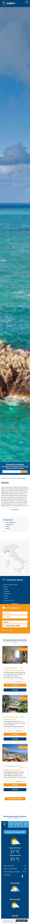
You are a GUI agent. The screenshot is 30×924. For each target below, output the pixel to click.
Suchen (25, 471)
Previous (4, 654)
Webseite (15, 685)
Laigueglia (6, 591)
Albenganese (7, 593)
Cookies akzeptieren (21, 920)
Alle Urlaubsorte (11, 522)
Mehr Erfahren (14, 922)
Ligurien (18, 478)
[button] (15, 622)
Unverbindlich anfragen (15, 799)
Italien (3, 478)
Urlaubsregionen (10, 478)
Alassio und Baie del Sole (10, 584)
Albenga (6, 596)
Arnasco (6, 598)
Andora (6, 589)
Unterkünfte (9, 524)
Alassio (6, 587)
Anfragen (15, 690)
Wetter (8, 526)
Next (25, 654)
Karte (7, 528)
